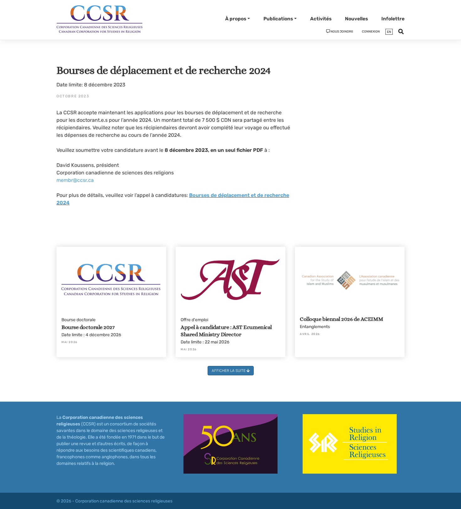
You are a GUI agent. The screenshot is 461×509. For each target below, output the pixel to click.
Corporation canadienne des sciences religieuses (123, 500)
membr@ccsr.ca (75, 180)
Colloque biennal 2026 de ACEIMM (341, 319)
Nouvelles (356, 19)
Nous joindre (341, 31)
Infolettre (393, 19)
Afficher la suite (229, 370)
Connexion (371, 31)
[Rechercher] (401, 32)
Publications (278, 19)
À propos (235, 19)
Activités (320, 19)
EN (389, 32)
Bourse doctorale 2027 (88, 327)
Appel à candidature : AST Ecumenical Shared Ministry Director (226, 330)
